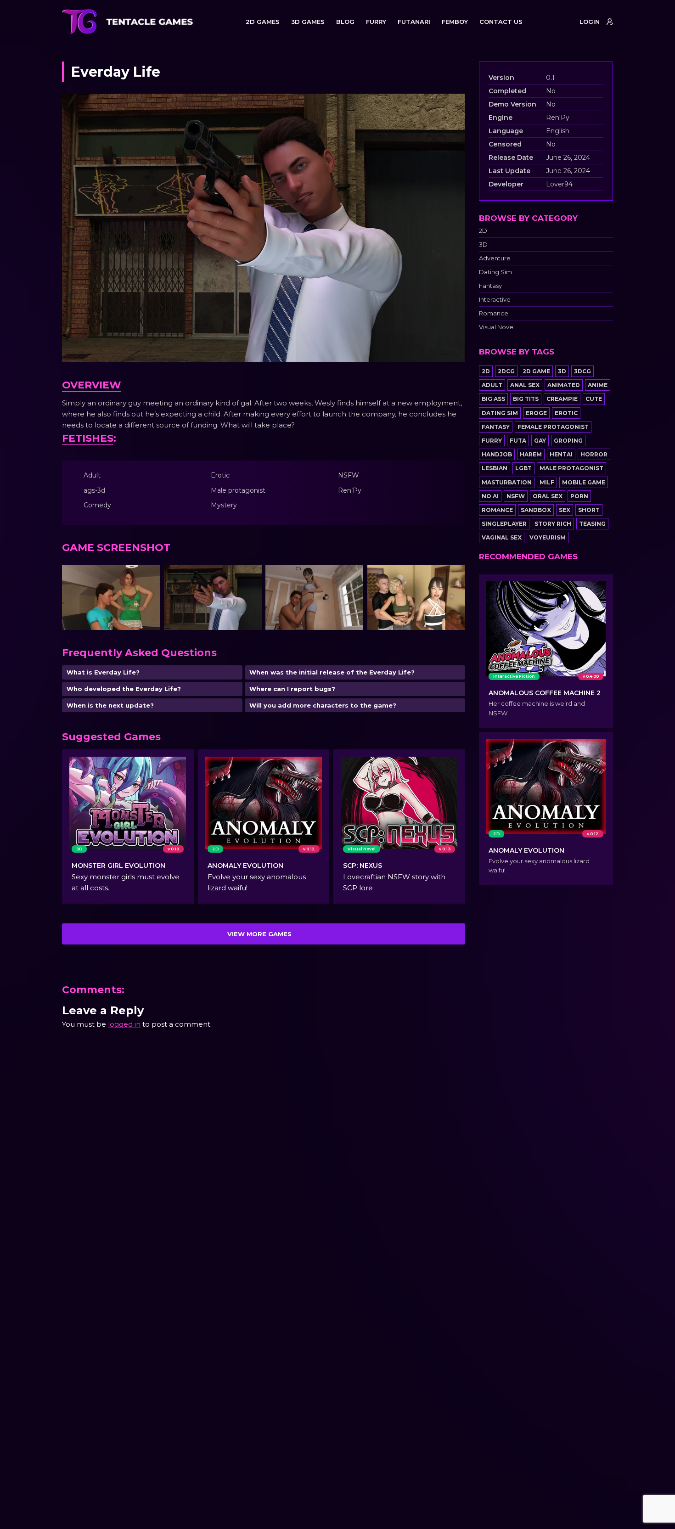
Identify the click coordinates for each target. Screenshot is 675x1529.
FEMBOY (455, 21)
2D (483, 231)
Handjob (497, 454)
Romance (493, 313)
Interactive (495, 300)
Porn (579, 496)
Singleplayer (504, 523)
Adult (492, 385)
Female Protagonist (553, 426)
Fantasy (490, 286)
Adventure (495, 258)
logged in (124, 1024)
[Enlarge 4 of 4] (453, 576)
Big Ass (493, 398)
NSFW (515, 496)
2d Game (536, 371)
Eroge (536, 413)
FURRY (376, 21)
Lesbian (494, 468)
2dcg (506, 371)
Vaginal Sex (502, 537)
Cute (593, 398)
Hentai (561, 454)
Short (589, 509)
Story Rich (552, 523)
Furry (492, 440)
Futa (518, 440)
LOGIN (589, 21)
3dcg (582, 371)
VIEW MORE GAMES (259, 934)
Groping (568, 440)
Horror (594, 454)
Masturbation (507, 482)
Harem (531, 454)
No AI (490, 496)
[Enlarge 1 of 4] (147, 576)
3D (483, 244)
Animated (563, 385)
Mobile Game (583, 482)
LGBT (523, 468)
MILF (547, 482)
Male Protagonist (571, 468)
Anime (598, 385)
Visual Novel (497, 327)
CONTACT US (501, 21)
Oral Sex (547, 496)
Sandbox (536, 509)
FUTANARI (414, 21)
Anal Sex (525, 385)
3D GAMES (308, 21)
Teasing (592, 523)
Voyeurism (547, 537)
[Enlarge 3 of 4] (351, 576)
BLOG (345, 21)
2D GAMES (263, 21)
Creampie (562, 398)
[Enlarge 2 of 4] (249, 576)
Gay (540, 440)
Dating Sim (495, 272)
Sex (564, 509)
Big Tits (526, 398)
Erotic (566, 413)
